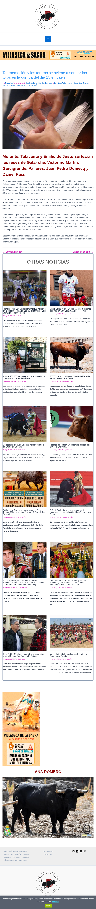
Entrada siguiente (83, 252)
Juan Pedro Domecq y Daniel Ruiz (70, 83)
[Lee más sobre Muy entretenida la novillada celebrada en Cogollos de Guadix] (71, 633)
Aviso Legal (48, 854)
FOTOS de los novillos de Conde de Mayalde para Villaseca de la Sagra (70, 377)
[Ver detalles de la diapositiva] (48, 807)
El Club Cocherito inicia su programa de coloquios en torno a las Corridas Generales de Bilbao (70, 512)
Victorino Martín (32, 85)
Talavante (12, 85)
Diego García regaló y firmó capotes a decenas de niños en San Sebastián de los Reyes (70, 310)
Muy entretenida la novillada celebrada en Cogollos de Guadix (68, 655)
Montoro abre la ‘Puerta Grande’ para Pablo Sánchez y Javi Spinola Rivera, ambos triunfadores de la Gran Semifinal (69, 583)
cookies (55, 902)
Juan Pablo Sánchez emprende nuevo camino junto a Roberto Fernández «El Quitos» (23, 655)
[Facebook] (73, 851)
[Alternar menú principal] (48, 39)
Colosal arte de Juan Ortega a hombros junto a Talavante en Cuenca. (23, 446)
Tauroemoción (21, 85)
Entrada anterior (12, 252)
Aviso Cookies (48, 851)
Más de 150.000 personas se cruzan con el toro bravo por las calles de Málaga (24, 377)
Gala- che (41, 83)
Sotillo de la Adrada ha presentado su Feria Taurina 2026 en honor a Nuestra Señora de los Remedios (24, 512)
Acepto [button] (48, 905)
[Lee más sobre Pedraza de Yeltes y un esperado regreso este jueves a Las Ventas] (71, 424)
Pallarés (5, 85)
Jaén (56, 83)
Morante (85, 83)
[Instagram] (81, 851)
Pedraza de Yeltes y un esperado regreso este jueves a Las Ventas (70, 446)
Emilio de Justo (31, 83)
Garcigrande (49, 83)
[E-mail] (85, 851)
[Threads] (77, 851)
